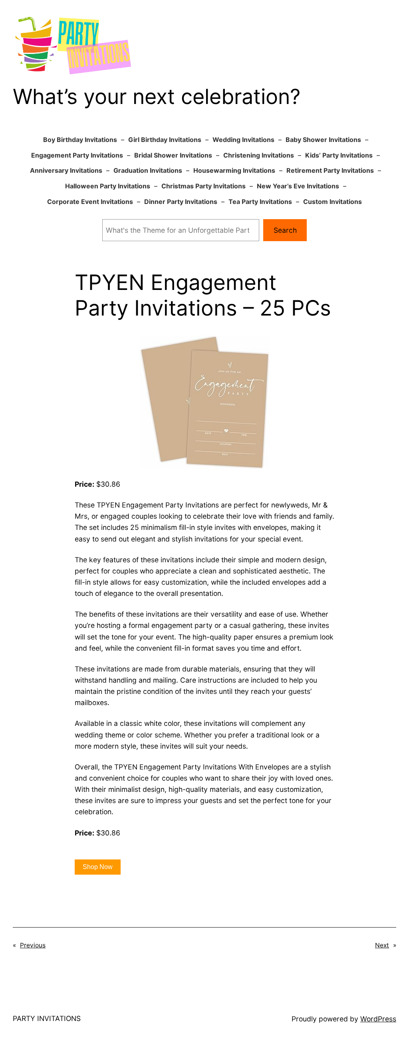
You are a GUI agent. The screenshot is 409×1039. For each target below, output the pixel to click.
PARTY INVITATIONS (47, 1018)
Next (382, 945)
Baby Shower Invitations (323, 140)
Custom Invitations (332, 202)
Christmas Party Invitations (203, 186)
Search (285, 230)
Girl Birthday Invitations (164, 140)
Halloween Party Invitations (107, 186)
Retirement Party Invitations (330, 170)
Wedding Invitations (243, 140)
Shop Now (98, 866)
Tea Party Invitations (260, 202)
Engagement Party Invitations (77, 155)
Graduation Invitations (147, 170)
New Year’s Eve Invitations (298, 186)
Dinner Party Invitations (180, 202)
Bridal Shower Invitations (173, 155)
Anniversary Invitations (66, 170)
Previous (33, 945)
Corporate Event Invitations (90, 202)
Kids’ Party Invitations (339, 155)
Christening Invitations (258, 155)
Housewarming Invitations (234, 170)
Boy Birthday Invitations (80, 140)
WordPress (378, 1019)
